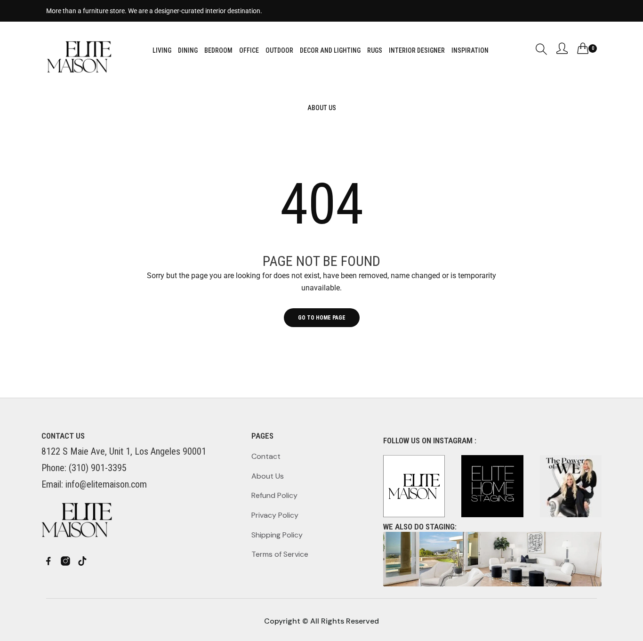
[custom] (48, 561)
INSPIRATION (470, 50)
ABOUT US (321, 108)
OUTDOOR (279, 50)
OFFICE (249, 50)
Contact (266, 456)
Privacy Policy (274, 515)
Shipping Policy (277, 535)
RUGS (374, 50)
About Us (267, 476)
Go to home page (322, 317)
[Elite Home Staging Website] (492, 559)
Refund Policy (274, 495)
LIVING (162, 50)
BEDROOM (218, 50)
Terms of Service (279, 554)
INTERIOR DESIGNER (417, 50)
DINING (188, 50)
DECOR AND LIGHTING (330, 50)
